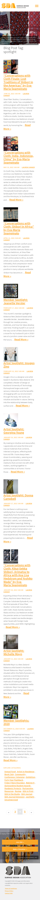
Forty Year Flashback (13, 780)
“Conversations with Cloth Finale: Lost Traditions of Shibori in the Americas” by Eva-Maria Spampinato (18, 82)
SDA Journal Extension (14, 797)
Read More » (16, 199)
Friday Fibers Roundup (14, 782)
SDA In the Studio (12, 794)
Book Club (9, 774)
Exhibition (30, 777)
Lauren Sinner (28, 167)
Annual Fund (10, 771)
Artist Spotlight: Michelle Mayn (13, 652)
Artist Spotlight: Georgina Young (13, 430)
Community (20, 774)
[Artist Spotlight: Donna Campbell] (10, 486)
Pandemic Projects (12, 788)
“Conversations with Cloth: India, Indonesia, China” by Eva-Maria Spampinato (18, 157)
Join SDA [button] (19, 842)
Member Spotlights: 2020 (16, 722)
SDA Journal (26, 794)
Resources (9, 791)
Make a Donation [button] (19, 849)
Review (18, 791)
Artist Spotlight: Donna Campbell (18, 497)
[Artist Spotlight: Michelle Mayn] (10, 641)
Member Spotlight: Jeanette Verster (15, 301)
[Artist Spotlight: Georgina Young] (10, 420)
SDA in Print (28, 791)
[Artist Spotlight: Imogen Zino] (10, 354)
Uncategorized (11, 799)
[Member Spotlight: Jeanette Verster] (10, 290)
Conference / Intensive (14, 777)
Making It (30, 782)
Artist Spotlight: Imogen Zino (19, 364)
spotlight (30, 797)
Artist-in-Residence (25, 771)
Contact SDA (9, 893)
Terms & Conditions (11, 888)
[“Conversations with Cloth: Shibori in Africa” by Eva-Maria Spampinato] (10, 214)
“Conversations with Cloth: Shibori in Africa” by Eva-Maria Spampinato (18, 228)
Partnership (27, 788)
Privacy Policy (9, 891)
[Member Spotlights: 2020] (10, 711)
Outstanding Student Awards (17, 785)
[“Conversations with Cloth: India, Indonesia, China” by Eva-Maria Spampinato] (10, 143)
